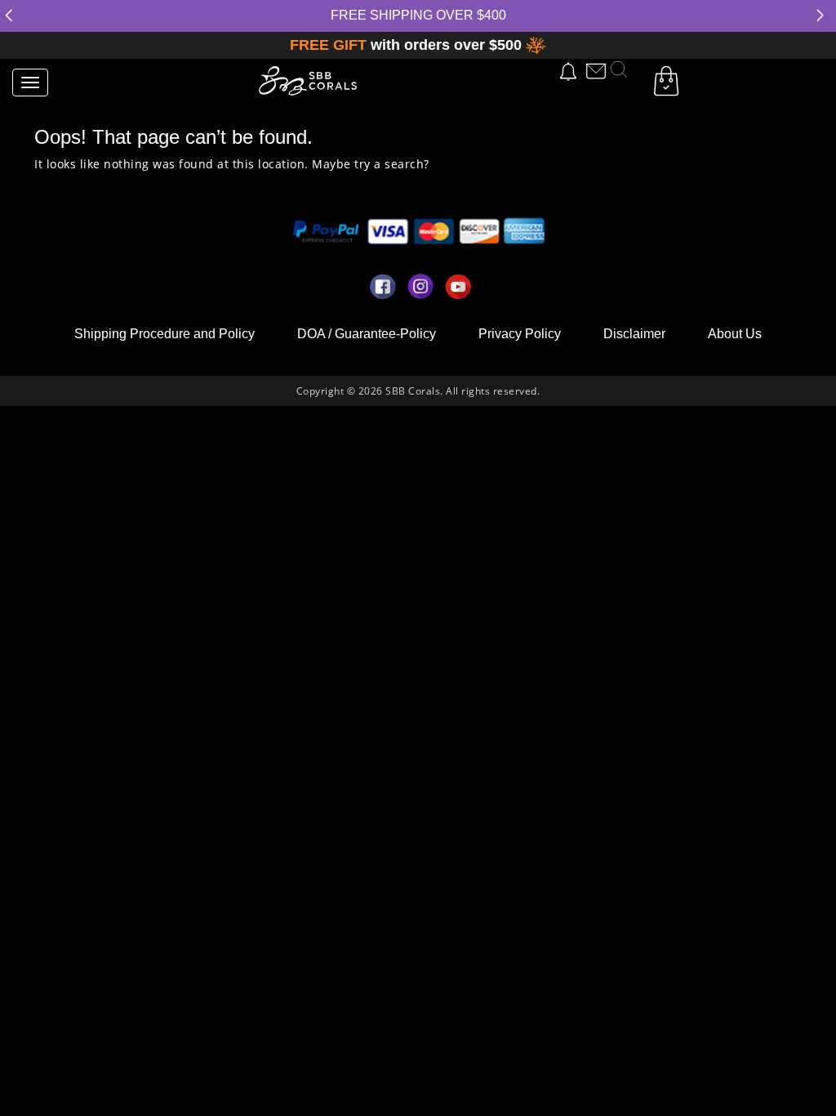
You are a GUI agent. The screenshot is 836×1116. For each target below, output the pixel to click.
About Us (735, 334)
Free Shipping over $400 (418, 15)
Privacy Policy (519, 334)
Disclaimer (634, 334)
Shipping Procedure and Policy (164, 334)
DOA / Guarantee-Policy (366, 334)
